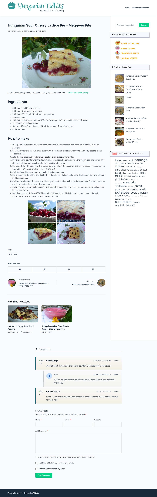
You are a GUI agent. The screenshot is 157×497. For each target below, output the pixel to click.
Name (38, 420)
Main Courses (128, 48)
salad (146, 196)
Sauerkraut (119, 199)
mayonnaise (118, 183)
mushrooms (121, 186)
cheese (129, 163)
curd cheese (122, 169)
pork (142, 189)
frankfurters (133, 173)
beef (125, 160)
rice (141, 196)
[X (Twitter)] (44, 269)
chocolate (131, 166)
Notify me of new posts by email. (52, 469)
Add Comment (41, 431)
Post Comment (44, 475)
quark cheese (122, 195)
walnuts (130, 205)
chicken (120, 166)
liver (139, 179)
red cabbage (135, 196)
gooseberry (127, 176)
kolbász (125, 179)
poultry (135, 192)
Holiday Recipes (129, 58)
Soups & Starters (130, 43)
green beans (138, 176)
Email (68, 420)
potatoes (122, 192)
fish (124, 173)
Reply (116, 360)
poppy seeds (130, 189)
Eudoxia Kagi (52, 360)
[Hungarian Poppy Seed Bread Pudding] (23, 313)
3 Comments (41, 31)
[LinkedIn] (93, 269)
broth (130, 160)
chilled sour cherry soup (78, 92)
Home (127, 8)
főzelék (119, 176)
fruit (143, 172)
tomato (137, 202)
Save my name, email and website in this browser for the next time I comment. (66, 457)
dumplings (134, 170)
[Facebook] (20, 269)
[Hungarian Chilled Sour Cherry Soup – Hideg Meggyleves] (56, 313)
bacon (118, 160)
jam (117, 179)
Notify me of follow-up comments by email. (56, 463)
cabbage (141, 160)
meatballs (129, 182)
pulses (144, 192)
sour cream (123, 201)
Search (144, 25)
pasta (138, 185)
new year (130, 186)
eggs (118, 172)
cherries (13, 255)
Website (97, 420)
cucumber (140, 167)
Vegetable (120, 205)
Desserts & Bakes (14, 31)
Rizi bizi (129, 97)
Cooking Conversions (140, 8)
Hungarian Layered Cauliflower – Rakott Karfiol (134, 89)
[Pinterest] (69, 269)
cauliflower (119, 163)
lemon (133, 179)
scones (128, 199)
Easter (143, 169)
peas (118, 189)
